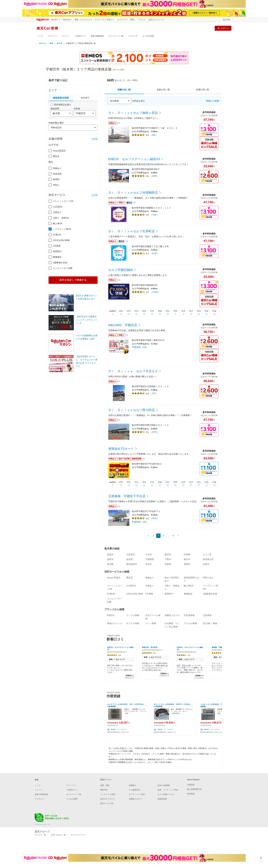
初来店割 (57, 174)
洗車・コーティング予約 (168, 790)
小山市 (148, 554)
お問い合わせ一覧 (58, 835)
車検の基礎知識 (97, 36)
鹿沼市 (168, 554)
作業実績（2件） (140, 522)
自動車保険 (162, 799)
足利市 (110, 554)
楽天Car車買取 (164, 785)
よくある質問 (148, 36)
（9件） (154, 135)
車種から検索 (212, 101)
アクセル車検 (190, 623)
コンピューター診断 (62, 268)
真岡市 (187, 564)
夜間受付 (57, 251)
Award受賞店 (59, 150)
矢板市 (206, 564)
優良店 (56, 156)
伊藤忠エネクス (172, 615)
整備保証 (57, 257)
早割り (56, 185)
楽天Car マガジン (107, 799)
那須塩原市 (131, 564)
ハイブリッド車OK (62, 229)
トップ (40, 36)
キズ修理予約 (134, 790)
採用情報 (190, 794)
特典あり (57, 168)
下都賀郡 (149, 559)
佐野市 (110, 559)
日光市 (148, 564)
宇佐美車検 (189, 615)
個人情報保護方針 (194, 789)
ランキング (133, 36)
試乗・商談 (104, 785)
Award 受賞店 (113, 577)
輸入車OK (58, 223)
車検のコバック (114, 623)
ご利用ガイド (80, 36)
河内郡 (187, 554)
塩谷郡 (129, 559)
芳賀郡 (168, 564)
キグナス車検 (132, 623)
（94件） (154, 176)
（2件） (154, 393)
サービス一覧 (40, 835)
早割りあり (208, 577)
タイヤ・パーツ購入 (137, 794)
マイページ (52, 36)
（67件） (154, 432)
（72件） (154, 215)
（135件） (155, 292)
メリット (65, 36)
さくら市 (207, 554)
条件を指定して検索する (73, 280)
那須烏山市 (208, 559)
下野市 (168, 559)
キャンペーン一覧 (116, 36)
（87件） (154, 253)
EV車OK (57, 234)
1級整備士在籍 (60, 262)
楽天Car (42, 43)
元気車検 (207, 615)
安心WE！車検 (210, 623)
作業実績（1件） (140, 347)
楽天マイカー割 (106, 803)
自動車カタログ (135, 799)
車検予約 (104, 790)
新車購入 (132, 785)
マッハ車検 (150, 623)
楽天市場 (226, 19)
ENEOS (110, 615)
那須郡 (110, 564)
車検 (51, 43)
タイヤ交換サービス (166, 794)
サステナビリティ (78, 835)
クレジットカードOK (63, 201)
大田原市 (130, 554)
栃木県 (59, 43)
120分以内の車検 (61, 240)
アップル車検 (132, 615)
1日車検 (57, 246)
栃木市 (187, 559)
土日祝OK (58, 206)
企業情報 (190, 785)
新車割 (56, 179)
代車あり (57, 212)
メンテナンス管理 (107, 794)
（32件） (154, 518)
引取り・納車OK (61, 218)
